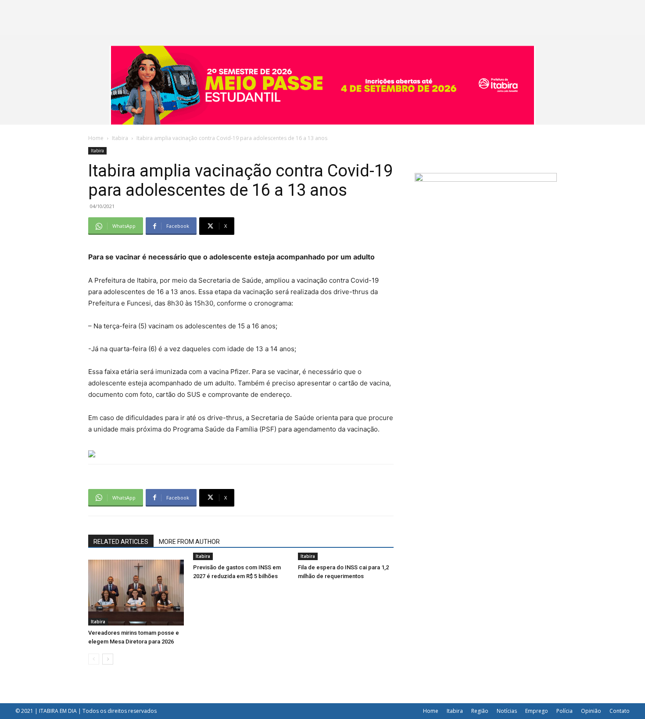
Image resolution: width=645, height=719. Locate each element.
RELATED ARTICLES (120, 541)
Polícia (564, 711)
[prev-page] (93, 659)
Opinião (591, 711)
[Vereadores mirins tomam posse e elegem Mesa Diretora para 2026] (136, 593)
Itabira (120, 138)
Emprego (536, 711)
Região (479, 711)
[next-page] (107, 659)
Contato (619, 711)
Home (96, 138)
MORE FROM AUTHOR (189, 541)
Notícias (507, 711)
